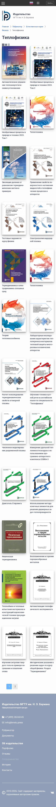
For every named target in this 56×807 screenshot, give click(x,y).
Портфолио (7, 748)
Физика (5, 30)
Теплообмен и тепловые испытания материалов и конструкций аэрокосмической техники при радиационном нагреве (13, 612)
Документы (8, 735)
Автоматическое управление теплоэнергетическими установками (14, 85)
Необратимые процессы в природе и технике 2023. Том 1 (14, 135)
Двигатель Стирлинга (12, 503)
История (6, 764)
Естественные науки (34, 27)
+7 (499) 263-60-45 (14, 717)
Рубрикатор (17, 27)
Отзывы (6, 753)
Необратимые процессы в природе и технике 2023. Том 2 (42, 85)
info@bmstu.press (14, 722)
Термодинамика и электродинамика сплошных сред (13, 288)
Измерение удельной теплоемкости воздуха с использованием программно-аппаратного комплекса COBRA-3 (42, 453)
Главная (5, 27)
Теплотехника (36, 132)
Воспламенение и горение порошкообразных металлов (42, 559)
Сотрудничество (10, 759)
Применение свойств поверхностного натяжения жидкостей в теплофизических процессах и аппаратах (41, 188)
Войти (50, 3)
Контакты (7, 770)
